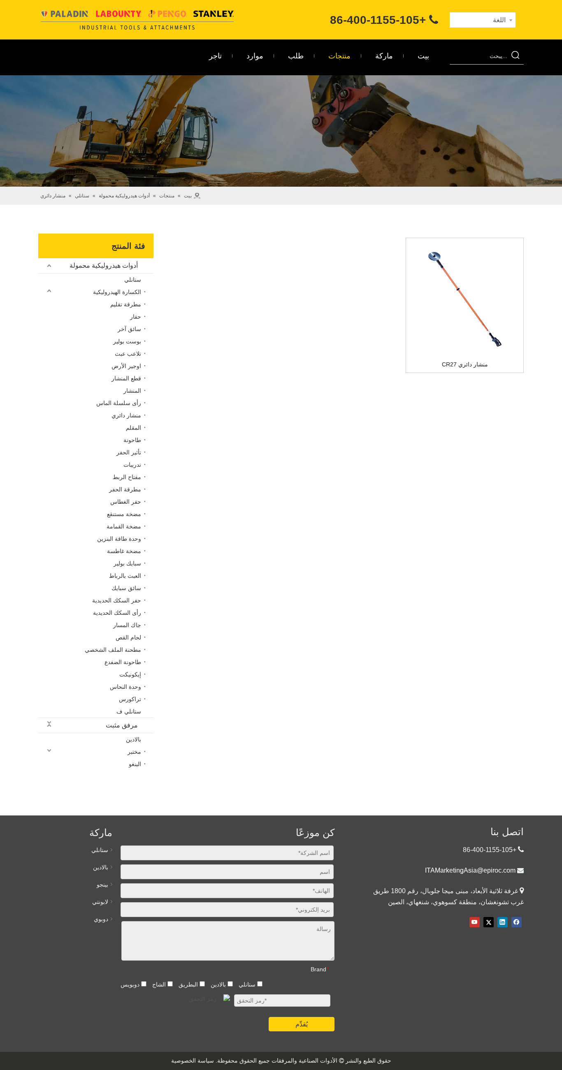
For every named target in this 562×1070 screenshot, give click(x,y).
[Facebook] (516, 922)
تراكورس (130, 699)
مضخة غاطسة (124, 551)
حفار (135, 316)
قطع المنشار (126, 378)
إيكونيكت (130, 674)
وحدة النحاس (125, 686)
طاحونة (132, 440)
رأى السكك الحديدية (117, 612)
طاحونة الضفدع (123, 662)
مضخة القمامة (124, 526)
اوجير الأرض (126, 366)
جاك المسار (127, 625)
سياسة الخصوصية (192, 1060)
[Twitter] (488, 922)
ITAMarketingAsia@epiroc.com (470, 870)
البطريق (189, 984)
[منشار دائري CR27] (464, 299)
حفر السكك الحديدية (116, 600)
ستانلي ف (128, 711)
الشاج (159, 984)
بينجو (102, 884)
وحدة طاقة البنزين (119, 538)
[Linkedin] (502, 922)
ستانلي (132, 279)
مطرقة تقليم (125, 304)
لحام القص (128, 637)
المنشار (132, 390)
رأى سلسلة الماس (118, 403)
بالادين (133, 739)
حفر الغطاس (125, 501)
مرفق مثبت (122, 725)
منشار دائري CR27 (465, 364)
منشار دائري (126, 415)
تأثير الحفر (128, 452)
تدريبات (132, 464)
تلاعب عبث (128, 353)
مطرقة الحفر (125, 489)
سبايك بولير (127, 563)
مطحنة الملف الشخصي (113, 649)
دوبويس (131, 984)
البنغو (135, 764)
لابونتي (100, 902)
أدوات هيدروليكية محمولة (104, 265)
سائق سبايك (126, 588)
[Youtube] (474, 922)
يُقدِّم (301, 1024)
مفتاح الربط (127, 477)
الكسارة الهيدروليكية (117, 292)
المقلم (133, 427)
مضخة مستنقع (124, 514)
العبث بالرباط (125, 575)
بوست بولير (127, 341)
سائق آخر (129, 329)
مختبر (134, 751)
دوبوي (101, 919)
